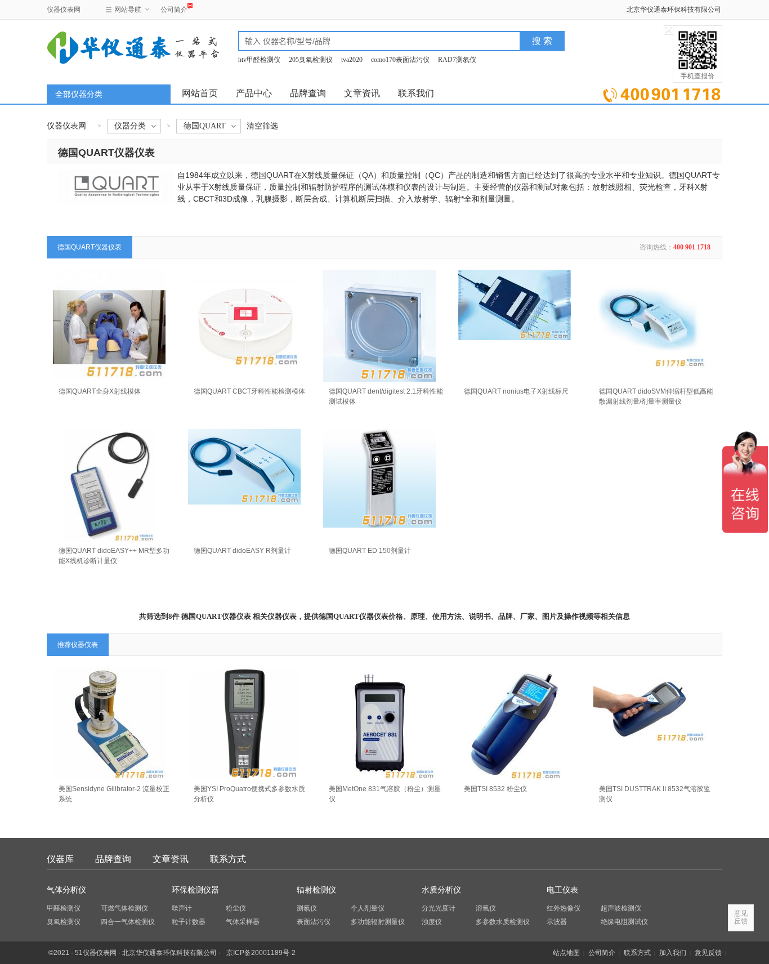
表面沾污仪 (313, 922)
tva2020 (352, 60)
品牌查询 (308, 93)
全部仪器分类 (78, 94)
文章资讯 (362, 93)
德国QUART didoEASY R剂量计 (242, 551)
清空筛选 (262, 126)
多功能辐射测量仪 (378, 922)
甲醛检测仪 (64, 908)
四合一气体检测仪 (128, 922)
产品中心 (254, 93)
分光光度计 (438, 908)
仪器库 (60, 859)
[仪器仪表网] (107, 46)
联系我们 (416, 93)
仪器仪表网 (64, 10)
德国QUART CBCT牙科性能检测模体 (249, 391)
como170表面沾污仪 (400, 60)
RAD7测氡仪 (457, 60)
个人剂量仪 (367, 908)
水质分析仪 (441, 890)
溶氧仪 (486, 908)
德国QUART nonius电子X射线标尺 (516, 391)
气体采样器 (243, 922)
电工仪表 (562, 890)
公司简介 (173, 10)
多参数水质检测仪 (503, 922)
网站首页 (200, 93)
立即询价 (661, 92)
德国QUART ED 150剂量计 (370, 551)
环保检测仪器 (195, 890)
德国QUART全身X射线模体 (100, 391)
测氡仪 (307, 908)
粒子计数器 (188, 922)
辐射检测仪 (316, 890)
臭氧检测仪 (64, 922)
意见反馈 (708, 953)
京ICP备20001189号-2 (261, 953)
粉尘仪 (236, 908)
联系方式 (228, 859)
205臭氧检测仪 (311, 60)
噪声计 (182, 908)
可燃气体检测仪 (124, 908)
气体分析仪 (66, 890)
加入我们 (672, 953)
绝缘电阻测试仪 (624, 922)
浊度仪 (432, 922)
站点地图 (566, 953)
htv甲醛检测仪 (259, 60)
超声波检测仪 (621, 908)
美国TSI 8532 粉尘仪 (495, 789)
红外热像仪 (563, 908)
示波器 (557, 922)
